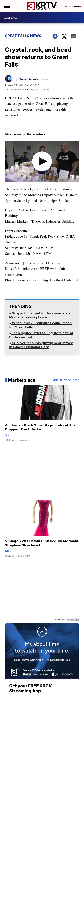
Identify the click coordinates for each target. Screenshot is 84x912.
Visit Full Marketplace (65, 380)
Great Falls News (23, 36)
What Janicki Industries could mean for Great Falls (40, 325)
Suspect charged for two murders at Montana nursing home (40, 315)
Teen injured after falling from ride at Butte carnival (41, 335)
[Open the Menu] (7, 6)
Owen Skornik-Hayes (33, 79)
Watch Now (72, 6)
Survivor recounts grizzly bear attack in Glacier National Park (41, 345)
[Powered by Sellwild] (73, 619)
